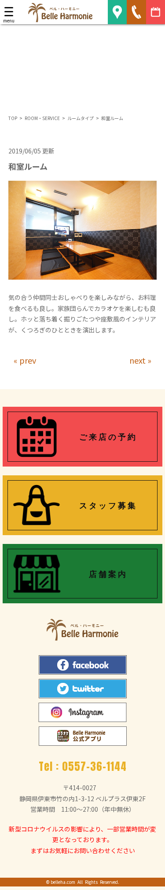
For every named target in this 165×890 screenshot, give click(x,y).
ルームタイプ (80, 118)
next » (140, 360)
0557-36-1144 (94, 766)
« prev (25, 360)
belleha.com (63, 882)
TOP (12, 118)
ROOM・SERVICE (42, 118)
